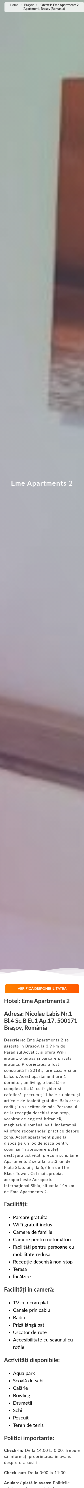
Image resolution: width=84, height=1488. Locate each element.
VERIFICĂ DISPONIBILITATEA (42, 988)
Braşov (29, 5)
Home (14, 5)
